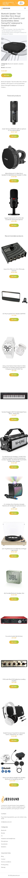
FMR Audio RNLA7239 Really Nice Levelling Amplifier (14, 680)
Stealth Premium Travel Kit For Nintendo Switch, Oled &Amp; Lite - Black (14, 733)
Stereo (3, 65)
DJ (2, 835)
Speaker (21, 64)
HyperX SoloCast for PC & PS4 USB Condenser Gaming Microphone (14, 218)
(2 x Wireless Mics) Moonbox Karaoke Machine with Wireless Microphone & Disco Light (14, 506)
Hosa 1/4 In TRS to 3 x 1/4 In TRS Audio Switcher (14, 269)
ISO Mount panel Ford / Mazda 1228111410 (14, 313)
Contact (3, 859)
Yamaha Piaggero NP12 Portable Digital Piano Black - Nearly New (14, 412)
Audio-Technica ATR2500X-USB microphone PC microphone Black (14, 129)
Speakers (16, 64)
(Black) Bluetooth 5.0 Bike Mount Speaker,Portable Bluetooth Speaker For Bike (14, 174)
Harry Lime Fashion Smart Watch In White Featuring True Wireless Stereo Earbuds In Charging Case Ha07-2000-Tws (14, 367)
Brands (3, 833)
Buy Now (6, 75)
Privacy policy (4, 864)
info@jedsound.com (6, 822)
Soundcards (4, 844)
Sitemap (3, 867)
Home (2, 27)
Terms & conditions (6, 862)
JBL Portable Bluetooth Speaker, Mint (14, 593)
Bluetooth (10, 64)
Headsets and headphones (8, 838)
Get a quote (21, 3)
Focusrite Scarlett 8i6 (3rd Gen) (14, 636)
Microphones (4, 841)
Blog (2, 856)
